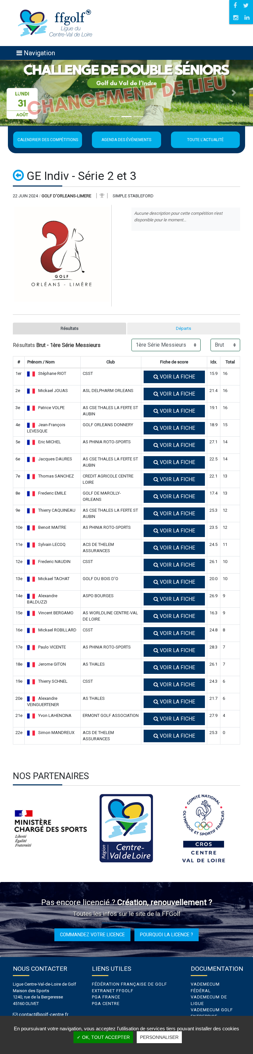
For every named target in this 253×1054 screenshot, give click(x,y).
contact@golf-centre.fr (44, 1014)
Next (245, 828)
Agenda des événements (126, 139)
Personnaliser (159, 1037)
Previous (8, 828)
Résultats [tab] (69, 328)
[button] (19, 93)
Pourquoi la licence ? (166, 934)
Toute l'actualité (205, 139)
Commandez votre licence (92, 934)
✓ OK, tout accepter (103, 1037)
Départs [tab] (183, 328)
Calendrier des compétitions (47, 139)
